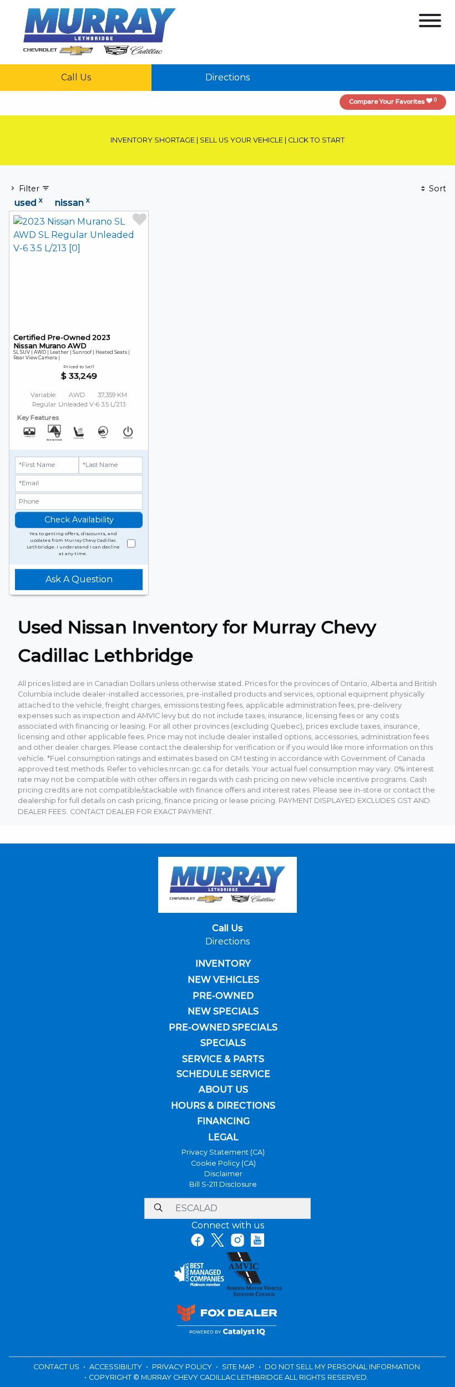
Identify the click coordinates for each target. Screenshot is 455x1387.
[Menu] (430, 22)
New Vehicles (223, 980)
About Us (223, 1090)
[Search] (158, 1208)
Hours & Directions (223, 1106)
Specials (223, 1043)
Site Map (239, 1367)
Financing (223, 1121)
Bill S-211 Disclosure (223, 1184)
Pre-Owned (223, 996)
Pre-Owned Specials (223, 1028)
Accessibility (116, 1367)
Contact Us (57, 1367)
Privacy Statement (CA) (223, 1152)
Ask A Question (79, 579)
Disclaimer (223, 1174)
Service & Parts (223, 1059)
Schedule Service (223, 1074)
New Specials (223, 1012)
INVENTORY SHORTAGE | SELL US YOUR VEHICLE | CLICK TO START (227, 140)
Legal (223, 1137)
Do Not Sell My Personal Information (342, 1367)
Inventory (223, 964)
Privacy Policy (183, 1367)
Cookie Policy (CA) (223, 1163)
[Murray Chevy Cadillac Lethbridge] (99, 31)
